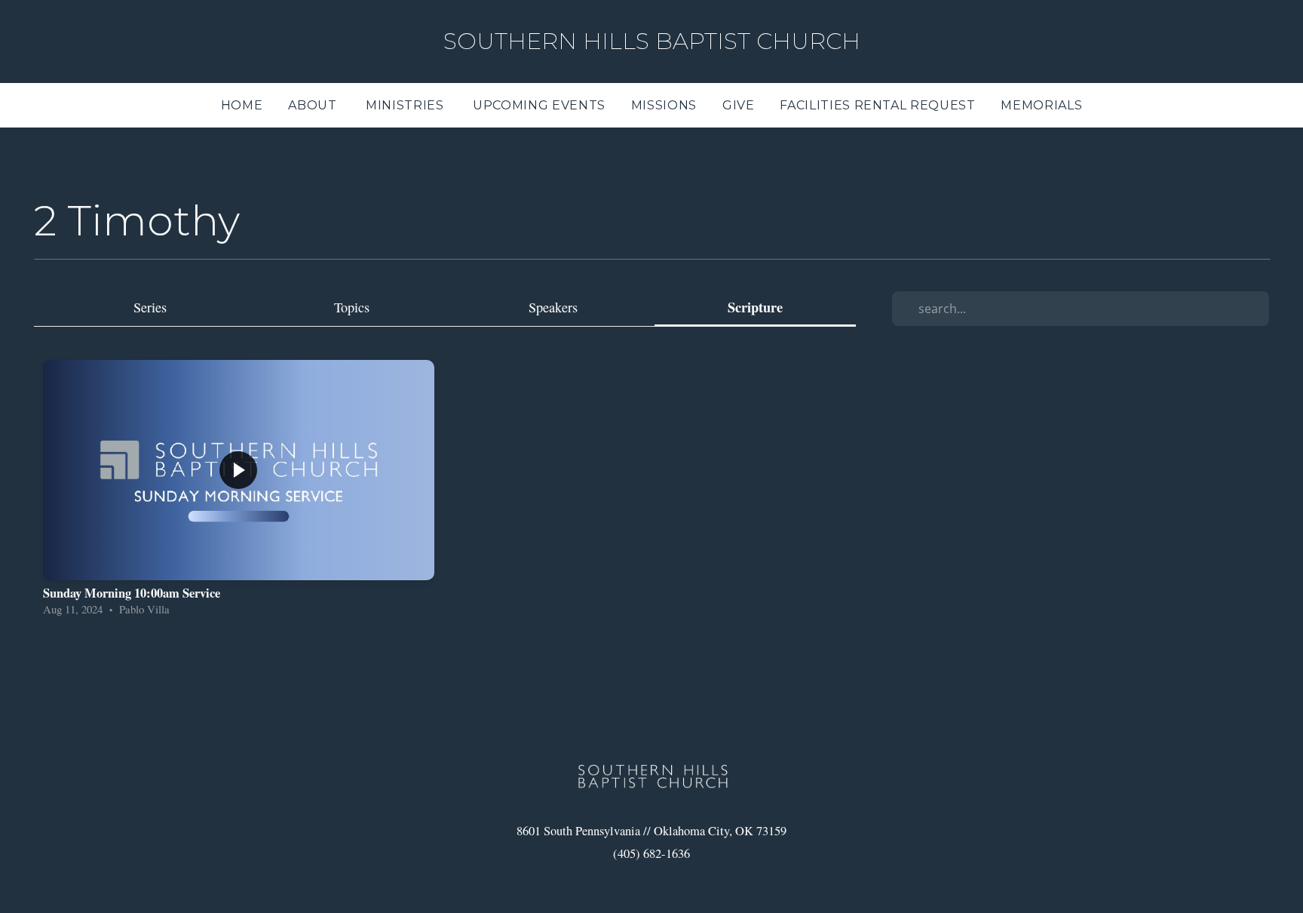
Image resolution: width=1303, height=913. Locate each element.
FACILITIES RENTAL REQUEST (877, 105)
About (314, 105)
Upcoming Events (539, 105)
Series (150, 307)
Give (738, 105)
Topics (351, 307)
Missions (664, 105)
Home (242, 105)
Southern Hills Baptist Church (651, 41)
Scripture (755, 307)
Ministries (406, 105)
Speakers (553, 307)
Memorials (1041, 105)
